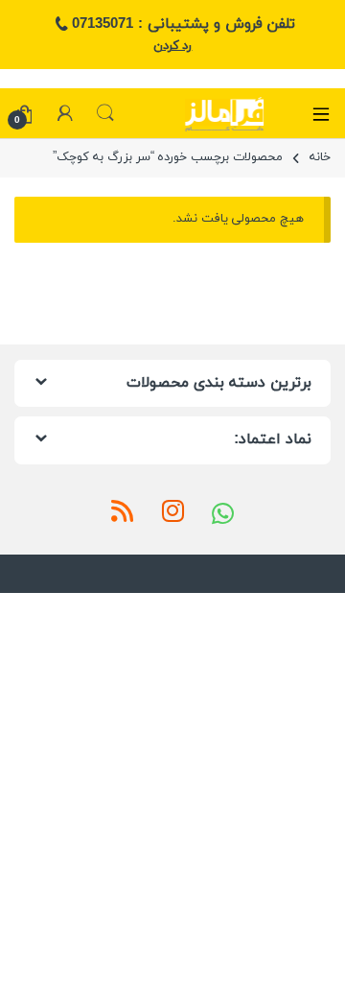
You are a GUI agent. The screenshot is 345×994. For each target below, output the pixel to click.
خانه (320, 157)
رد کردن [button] (173, 46)
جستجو (105, 113)
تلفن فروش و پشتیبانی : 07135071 (183, 24)
